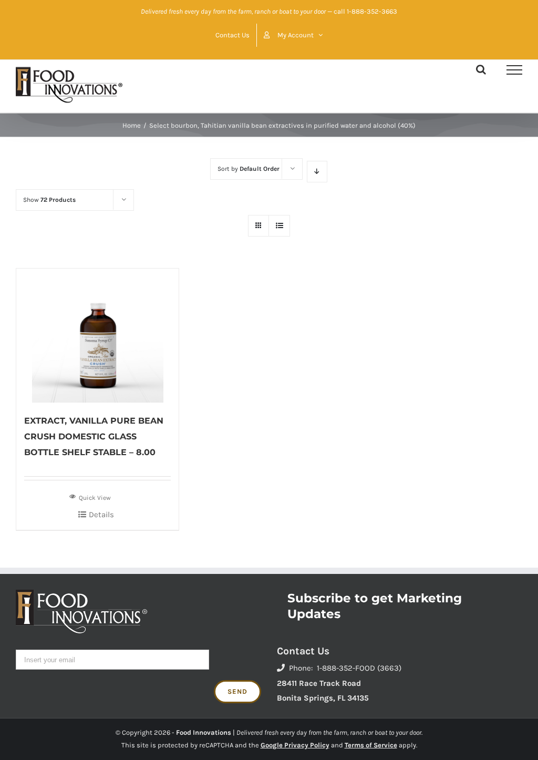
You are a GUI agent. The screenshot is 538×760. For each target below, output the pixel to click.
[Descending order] (317, 171)
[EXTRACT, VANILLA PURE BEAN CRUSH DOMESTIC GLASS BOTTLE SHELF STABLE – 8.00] (97, 336)
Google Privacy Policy (295, 745)
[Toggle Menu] (514, 70)
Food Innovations (203, 732)
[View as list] (279, 225)
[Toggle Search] (481, 69)
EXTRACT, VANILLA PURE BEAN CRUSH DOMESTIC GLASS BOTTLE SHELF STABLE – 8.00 (93, 436)
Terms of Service (371, 745)
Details (101, 514)
